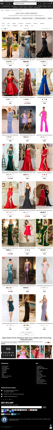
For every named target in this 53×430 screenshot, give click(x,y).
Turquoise (28, 212)
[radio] (5, 28)
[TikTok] (13, 355)
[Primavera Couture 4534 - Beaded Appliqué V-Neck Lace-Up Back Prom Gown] (10, 44)
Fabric (8, 25)
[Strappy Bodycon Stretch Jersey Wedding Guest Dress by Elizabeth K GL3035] (27, 195)
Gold (45, 250)
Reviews (38, 378)
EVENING (49, 6)
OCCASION (25, 7)
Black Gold (7, 61)
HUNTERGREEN (28, 61)
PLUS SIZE (21, 7)
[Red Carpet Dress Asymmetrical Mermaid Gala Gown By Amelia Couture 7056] (44, 195)
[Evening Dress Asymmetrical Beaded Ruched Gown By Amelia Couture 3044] (44, 157)
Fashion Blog (40, 371)
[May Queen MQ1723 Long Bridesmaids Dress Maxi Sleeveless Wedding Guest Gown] (27, 82)
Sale (35, 6)
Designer (15, 25)
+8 (47, 287)
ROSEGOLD (10, 287)
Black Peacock (10, 61)
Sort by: (45, 28)
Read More (3, 343)
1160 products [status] (26, 28)
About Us (39, 372)
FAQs (38, 369)
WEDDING (44, 6)
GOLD (28, 287)
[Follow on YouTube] (9, 399)
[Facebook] (3, 355)
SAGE (24, 137)
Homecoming (5, 366)
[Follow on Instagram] (5, 399)
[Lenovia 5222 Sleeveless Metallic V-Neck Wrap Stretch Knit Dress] (44, 308)
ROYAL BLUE (42, 99)
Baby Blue (7, 99)
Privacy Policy (40, 382)
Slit (32, 25)
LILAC (28, 137)
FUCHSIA (25, 250)
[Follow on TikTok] (11, 399)
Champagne (28, 99)
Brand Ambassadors (41, 381)
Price (3, 25)
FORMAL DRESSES (14, 6)
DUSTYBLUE (26, 287)
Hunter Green (43, 287)
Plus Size (4, 371)
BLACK (24, 61)
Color (3, 23)
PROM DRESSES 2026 (37, 7)
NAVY (46, 99)
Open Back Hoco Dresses (27, 18)
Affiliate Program (41, 379)
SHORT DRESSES (15, 7)
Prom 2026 (4, 367)
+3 (47, 61)
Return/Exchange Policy (42, 368)
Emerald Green (41, 250)
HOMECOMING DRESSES (6, 6)
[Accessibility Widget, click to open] (51, 425)
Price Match (39, 377)
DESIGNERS (30, 7)
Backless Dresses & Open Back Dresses (11, 18)
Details (26, 25)
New (3, 374)
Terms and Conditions (42, 383)
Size (8, 23)
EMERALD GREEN (7, 174)
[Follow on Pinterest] (7, 399)
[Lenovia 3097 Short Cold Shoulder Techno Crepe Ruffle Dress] (44, 270)
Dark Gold (43, 137)
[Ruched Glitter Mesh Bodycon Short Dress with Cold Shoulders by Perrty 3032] (10, 308)
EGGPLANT (26, 61)
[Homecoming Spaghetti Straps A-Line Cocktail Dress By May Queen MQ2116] (27, 120)
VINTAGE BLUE (10, 174)
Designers (4, 372)
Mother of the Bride (6, 376)
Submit (44, 407)
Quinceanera (5, 377)
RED (26, 174)
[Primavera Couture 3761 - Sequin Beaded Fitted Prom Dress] (27, 308)
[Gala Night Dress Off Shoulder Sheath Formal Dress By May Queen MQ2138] (27, 44)
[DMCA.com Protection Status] (6, 414)
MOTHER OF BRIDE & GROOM (22, 6)
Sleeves (35, 23)
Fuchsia (45, 137)
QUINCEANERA (40, 6)
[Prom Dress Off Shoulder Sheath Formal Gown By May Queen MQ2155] (10, 270)
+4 (13, 61)
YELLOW (44, 99)
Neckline (42, 23)
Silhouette (28, 23)
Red (10, 212)
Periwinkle (9, 212)
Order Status (40, 374)
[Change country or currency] (44, 3)
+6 (30, 61)
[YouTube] (11, 355)
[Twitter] (5, 355)
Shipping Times (40, 367)
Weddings (4, 369)
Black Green (9, 61)
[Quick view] (17, 32)
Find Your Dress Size (41, 376)
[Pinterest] (9, 355)
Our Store (39, 373)
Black (9, 99)
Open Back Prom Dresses (40, 18)
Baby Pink (26, 325)
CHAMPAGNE (41, 61)
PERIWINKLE (45, 61)
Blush (10, 99)
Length (13, 23)
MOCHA (9, 174)
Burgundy (26, 99)
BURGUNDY (7, 250)
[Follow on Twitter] (3, 399)
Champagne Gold (9, 325)
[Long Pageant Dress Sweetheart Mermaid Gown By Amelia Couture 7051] (44, 44)
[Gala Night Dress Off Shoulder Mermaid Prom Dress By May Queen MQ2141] (27, 270)
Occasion (20, 23)
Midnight (9, 137)
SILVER (28, 174)
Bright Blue (7, 137)
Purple (41, 325)
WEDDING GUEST (30, 6)
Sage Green (10, 137)
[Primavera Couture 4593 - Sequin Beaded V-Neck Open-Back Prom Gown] (10, 120)
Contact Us (39, 366)
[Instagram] (7, 355)
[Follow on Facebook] (1, 399)
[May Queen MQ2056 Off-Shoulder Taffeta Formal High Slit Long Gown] (27, 157)
